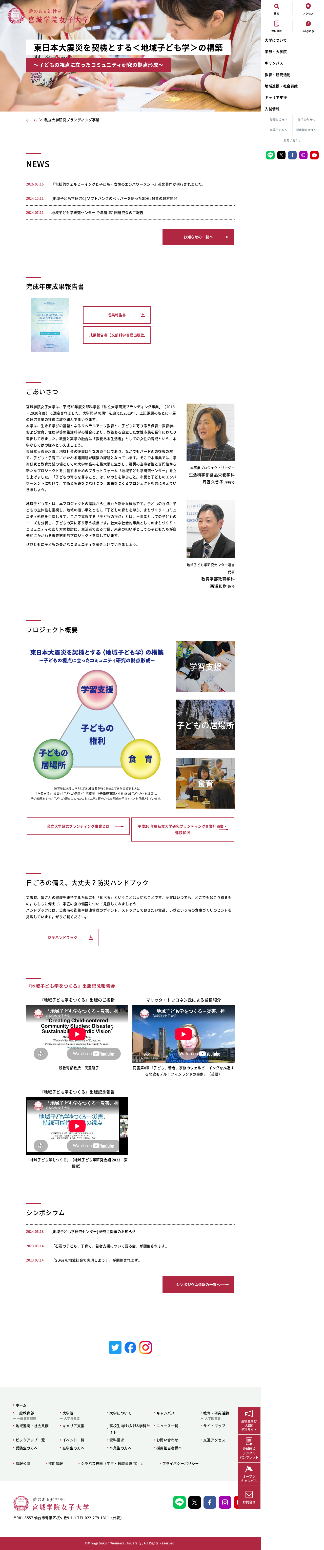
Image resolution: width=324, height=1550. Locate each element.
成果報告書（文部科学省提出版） (117, 334)
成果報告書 (117, 314)
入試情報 (272, 108)
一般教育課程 (26, 1418)
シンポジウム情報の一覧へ (198, 1284)
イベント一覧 (74, 1439)
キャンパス (274, 62)
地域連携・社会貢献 (281, 85)
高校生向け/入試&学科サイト (129, 1428)
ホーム (21, 1405)
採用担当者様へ (306, 130)
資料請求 (116, 1439)
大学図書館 (213, 1418)
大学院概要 (72, 1418)
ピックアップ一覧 (30, 1439)
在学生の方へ (306, 119)
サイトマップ (214, 1425)
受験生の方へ (278, 119)
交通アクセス (214, 1439)
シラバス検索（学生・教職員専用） (110, 1463)
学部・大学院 (276, 51)
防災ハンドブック (62, 937)
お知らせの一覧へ (198, 236)
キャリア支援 (276, 97)
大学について (276, 40)
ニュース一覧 (167, 1425)
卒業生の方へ (278, 130)
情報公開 (23, 1463)
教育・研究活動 (278, 74)
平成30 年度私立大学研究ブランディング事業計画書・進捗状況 (182, 829)
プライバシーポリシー (180, 1463)
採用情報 (55, 1463)
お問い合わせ (292, 140)
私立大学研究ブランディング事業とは (78, 826)
